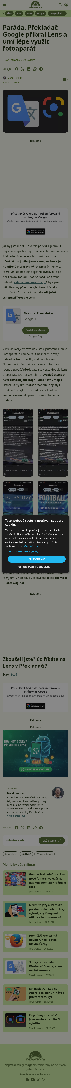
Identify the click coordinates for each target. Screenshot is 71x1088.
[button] (35, 551)
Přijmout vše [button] (37, 559)
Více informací (32, 546)
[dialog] (35, 544)
